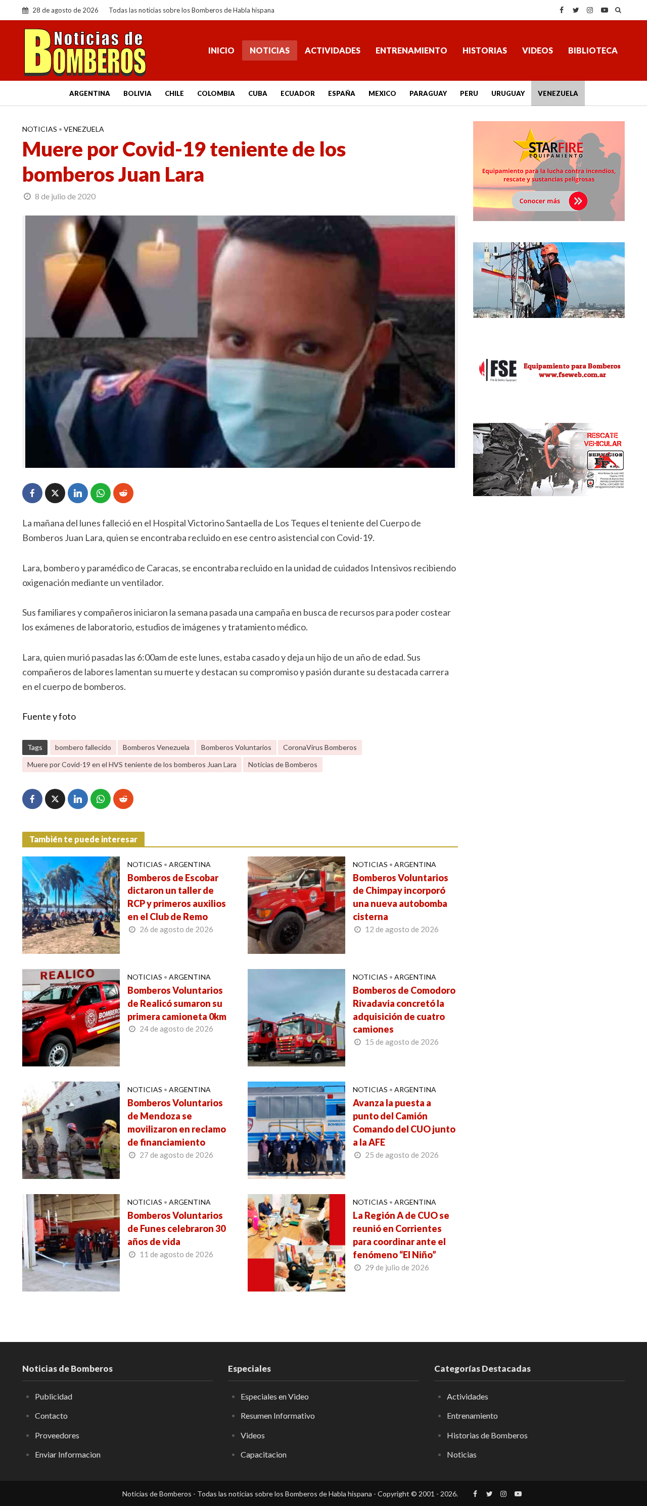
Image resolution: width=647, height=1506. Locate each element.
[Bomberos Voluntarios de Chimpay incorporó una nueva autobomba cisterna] (296, 903)
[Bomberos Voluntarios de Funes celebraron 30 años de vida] (71, 1241)
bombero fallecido (83, 747)
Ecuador (298, 93)
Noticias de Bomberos (282, 764)
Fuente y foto (49, 716)
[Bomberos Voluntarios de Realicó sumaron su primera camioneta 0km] (71, 1016)
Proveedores (57, 1435)
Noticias (270, 50)
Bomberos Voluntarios (236, 747)
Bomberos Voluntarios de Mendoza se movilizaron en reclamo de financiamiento (176, 1122)
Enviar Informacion (68, 1454)
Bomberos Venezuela (156, 747)
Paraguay (428, 93)
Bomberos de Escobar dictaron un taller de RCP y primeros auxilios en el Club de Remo (176, 897)
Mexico (382, 93)
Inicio (221, 50)
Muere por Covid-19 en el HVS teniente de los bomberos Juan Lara (132, 764)
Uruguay (508, 93)
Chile (174, 93)
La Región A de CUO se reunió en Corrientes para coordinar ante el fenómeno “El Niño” (401, 1235)
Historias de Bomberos (487, 1435)
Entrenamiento (411, 50)
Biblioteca (593, 50)
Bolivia (137, 93)
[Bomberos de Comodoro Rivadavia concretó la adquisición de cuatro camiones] (296, 1016)
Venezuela (558, 93)
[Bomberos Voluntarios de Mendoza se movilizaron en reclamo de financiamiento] (71, 1129)
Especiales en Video (275, 1396)
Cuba (257, 93)
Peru (469, 93)
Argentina (89, 93)
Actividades (332, 50)
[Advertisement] (549, 668)
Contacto (51, 1415)
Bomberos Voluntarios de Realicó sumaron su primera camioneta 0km (176, 1003)
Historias (485, 50)
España (341, 93)
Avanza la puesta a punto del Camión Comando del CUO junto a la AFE (404, 1122)
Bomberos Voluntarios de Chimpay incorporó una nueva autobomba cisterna (400, 897)
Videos (537, 50)
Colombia (216, 93)
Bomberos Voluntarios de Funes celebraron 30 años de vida (176, 1228)
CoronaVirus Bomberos (320, 747)
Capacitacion (264, 1454)
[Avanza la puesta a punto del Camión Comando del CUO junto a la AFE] (296, 1129)
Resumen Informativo (278, 1415)
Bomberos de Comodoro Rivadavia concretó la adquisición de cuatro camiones (404, 1010)
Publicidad (53, 1396)
